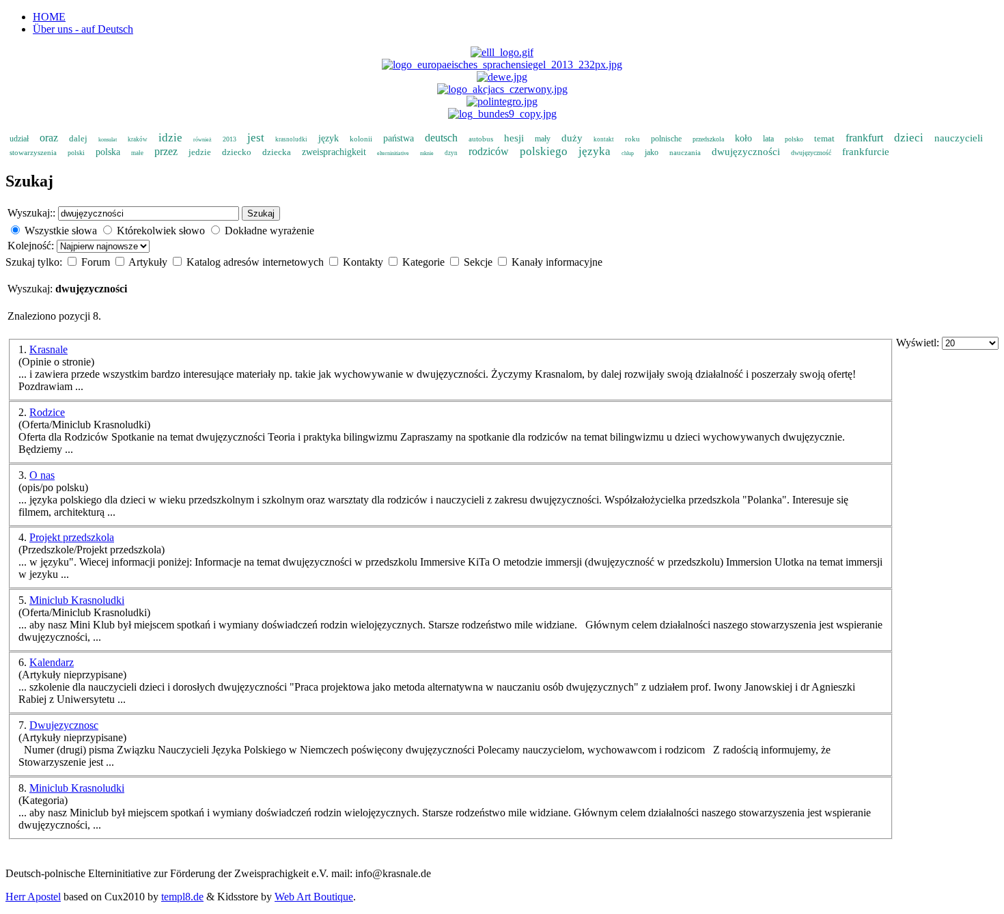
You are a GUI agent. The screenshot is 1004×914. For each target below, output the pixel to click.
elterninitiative (393, 153)
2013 (229, 139)
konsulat (107, 140)
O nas (42, 475)
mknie (427, 153)
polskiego (544, 151)
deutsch (441, 137)
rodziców (489, 151)
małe (137, 153)
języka (594, 151)
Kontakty (364, 262)
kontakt (604, 139)
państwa (398, 138)
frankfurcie (865, 151)
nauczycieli (958, 138)
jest (255, 137)
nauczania (685, 152)
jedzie (200, 152)
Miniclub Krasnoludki (76, 600)
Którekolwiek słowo (161, 230)
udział (19, 138)
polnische (666, 138)
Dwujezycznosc (63, 725)
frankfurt (864, 137)
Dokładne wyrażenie (269, 230)
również (202, 140)
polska (108, 152)
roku (632, 139)
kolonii (361, 139)
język (328, 138)
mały (542, 138)
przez (166, 151)
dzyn (451, 153)
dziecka (276, 152)
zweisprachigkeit (334, 152)
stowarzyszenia (33, 152)
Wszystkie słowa (61, 230)
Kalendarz (51, 662)
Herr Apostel (33, 896)
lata (768, 138)
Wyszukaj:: (31, 213)
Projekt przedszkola (71, 537)
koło (743, 138)
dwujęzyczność (811, 152)
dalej (78, 138)
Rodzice (47, 412)
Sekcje (479, 262)
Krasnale (48, 349)
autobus (481, 139)
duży (572, 138)
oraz (49, 137)
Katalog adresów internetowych (256, 262)
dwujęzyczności (746, 151)
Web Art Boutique (314, 896)
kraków (138, 139)
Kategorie (424, 262)
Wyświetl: (919, 342)
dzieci (908, 137)
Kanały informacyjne (557, 262)
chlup (628, 153)
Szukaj (261, 213)
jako (651, 152)
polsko (794, 139)
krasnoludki (291, 139)
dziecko (236, 152)
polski (76, 152)
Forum (97, 262)
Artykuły (149, 262)
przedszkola (708, 139)
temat (824, 138)
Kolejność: (32, 245)
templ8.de (182, 896)
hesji (514, 138)
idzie (170, 137)
